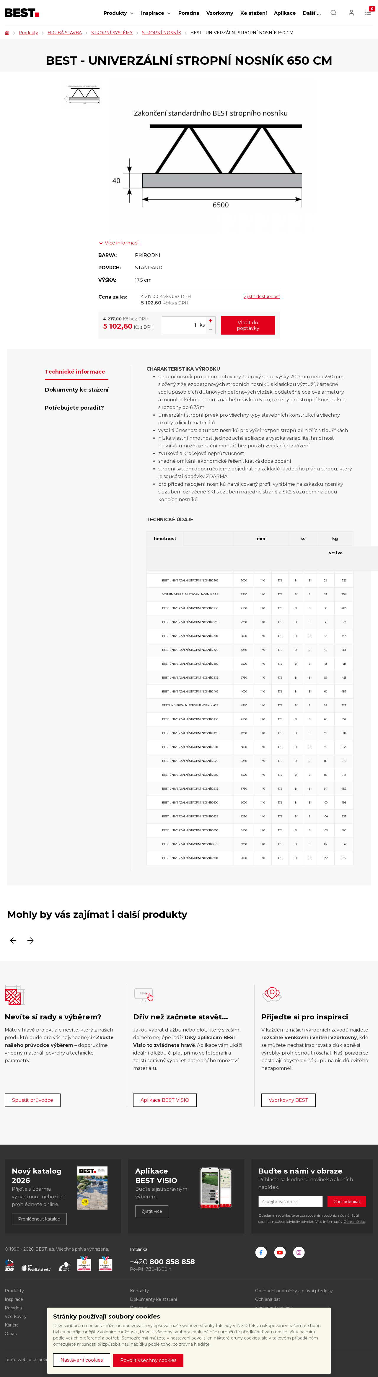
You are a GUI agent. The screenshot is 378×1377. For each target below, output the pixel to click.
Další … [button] (312, 13)
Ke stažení (253, 13)
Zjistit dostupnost (262, 296)
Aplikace (285, 13)
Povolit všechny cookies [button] (148, 1360)
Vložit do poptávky (248, 325)
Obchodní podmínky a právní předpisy (294, 1290)
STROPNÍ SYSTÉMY (112, 32)
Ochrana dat (267, 1299)
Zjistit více (151, 1211)
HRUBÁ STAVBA (65, 32)
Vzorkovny (219, 13)
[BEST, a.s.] (261, 1252)
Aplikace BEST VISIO (165, 1100)
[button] (131, 16)
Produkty (115, 13)
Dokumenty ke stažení (153, 1299)
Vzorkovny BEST (288, 1100)
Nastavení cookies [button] (82, 1360)
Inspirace (152, 13)
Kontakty (139, 1290)
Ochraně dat (354, 1221)
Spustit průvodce (32, 1100)
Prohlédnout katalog (39, 1219)
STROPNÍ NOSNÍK (161, 32)
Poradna (188, 13)
